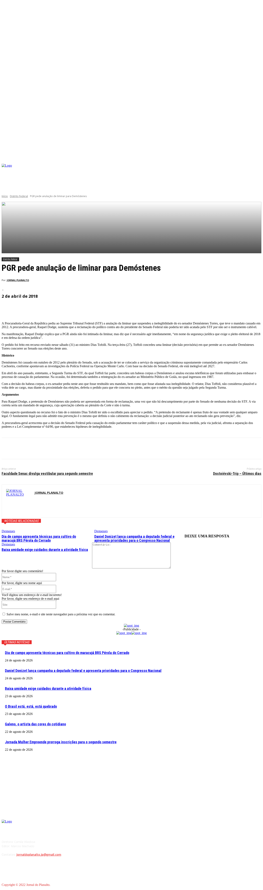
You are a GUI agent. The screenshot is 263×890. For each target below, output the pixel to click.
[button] (258, 159)
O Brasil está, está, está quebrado (31, 706)
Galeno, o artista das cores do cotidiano (35, 724)
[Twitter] (23, 448)
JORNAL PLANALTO (18, 280)
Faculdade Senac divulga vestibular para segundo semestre (47, 473)
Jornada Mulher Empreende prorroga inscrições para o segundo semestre (61, 742)
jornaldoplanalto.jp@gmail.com (38, 854)
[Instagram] (226, 170)
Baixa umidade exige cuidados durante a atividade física (45, 549)
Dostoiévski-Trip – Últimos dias (237, 473)
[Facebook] (219, 170)
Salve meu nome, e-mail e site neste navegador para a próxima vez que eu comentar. (61, 614)
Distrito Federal (19, 196)
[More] (100, 307)
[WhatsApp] (53, 448)
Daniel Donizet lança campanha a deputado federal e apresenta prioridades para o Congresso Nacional (134, 538)
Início (5, 196)
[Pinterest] (38, 448)
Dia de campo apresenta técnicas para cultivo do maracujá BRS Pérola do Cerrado (39, 538)
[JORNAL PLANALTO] (18, 501)
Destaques (8, 531)
